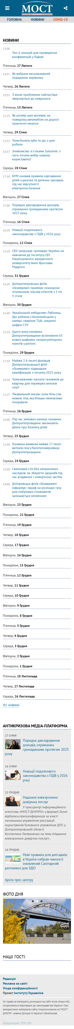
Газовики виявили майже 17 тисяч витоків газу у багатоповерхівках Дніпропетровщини (36, 448)
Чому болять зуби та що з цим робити (33, 142)
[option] (37, 921)
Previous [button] (5, 921)
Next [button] (68, 921)
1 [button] (33, 902)
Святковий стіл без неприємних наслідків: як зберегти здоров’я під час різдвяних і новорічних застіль (37, 473)
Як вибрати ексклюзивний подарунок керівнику (31, 76)
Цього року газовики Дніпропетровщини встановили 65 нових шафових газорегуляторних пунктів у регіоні (37, 337)
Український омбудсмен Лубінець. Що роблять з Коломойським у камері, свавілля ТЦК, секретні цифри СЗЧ (36, 319)
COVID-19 (60, 19)
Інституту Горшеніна (28, 993)
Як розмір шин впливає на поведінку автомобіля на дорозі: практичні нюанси (35, 119)
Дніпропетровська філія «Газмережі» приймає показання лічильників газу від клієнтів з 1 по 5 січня (37, 290)
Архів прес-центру (19, 880)
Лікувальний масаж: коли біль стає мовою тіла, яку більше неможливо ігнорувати (37, 398)
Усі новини (11, 705)
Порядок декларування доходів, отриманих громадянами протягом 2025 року (37, 209)
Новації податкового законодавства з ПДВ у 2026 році (36, 232)
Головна (14, 19)
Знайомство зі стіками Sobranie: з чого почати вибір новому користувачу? (36, 155)
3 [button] (41, 902)
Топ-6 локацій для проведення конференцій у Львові (34, 55)
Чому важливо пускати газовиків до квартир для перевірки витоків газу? (38, 383)
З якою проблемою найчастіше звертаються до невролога (34, 96)
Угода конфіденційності (20, 988)
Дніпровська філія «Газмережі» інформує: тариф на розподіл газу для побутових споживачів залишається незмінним (36, 490)
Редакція (9, 979)
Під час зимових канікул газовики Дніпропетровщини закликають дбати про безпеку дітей (36, 423)
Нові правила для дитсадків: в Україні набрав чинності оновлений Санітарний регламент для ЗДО (36, 861)
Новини (37, 19)
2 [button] (37, 902)
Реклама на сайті (15, 983)
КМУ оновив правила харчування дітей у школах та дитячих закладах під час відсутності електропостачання (38, 182)
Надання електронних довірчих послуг (40, 799)
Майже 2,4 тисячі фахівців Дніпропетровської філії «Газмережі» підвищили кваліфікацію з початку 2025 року (36, 366)
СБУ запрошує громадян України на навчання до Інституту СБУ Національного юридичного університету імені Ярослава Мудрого (38, 259)
